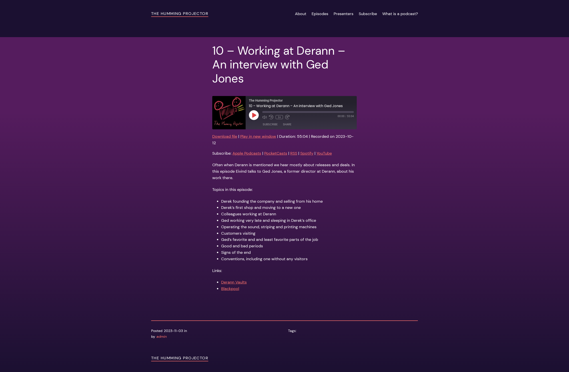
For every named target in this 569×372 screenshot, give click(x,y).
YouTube (324, 153)
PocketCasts (275, 153)
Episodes (320, 13)
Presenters (343, 13)
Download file (224, 136)
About (300, 13)
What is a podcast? (400, 13)
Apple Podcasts (246, 153)
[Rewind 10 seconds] (271, 117)
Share (287, 124)
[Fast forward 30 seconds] (287, 117)
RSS (293, 153)
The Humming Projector (179, 13)
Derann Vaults (234, 282)
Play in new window (258, 136)
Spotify (306, 153)
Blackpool (230, 288)
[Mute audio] (264, 117)
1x (279, 117)
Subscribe (368, 13)
